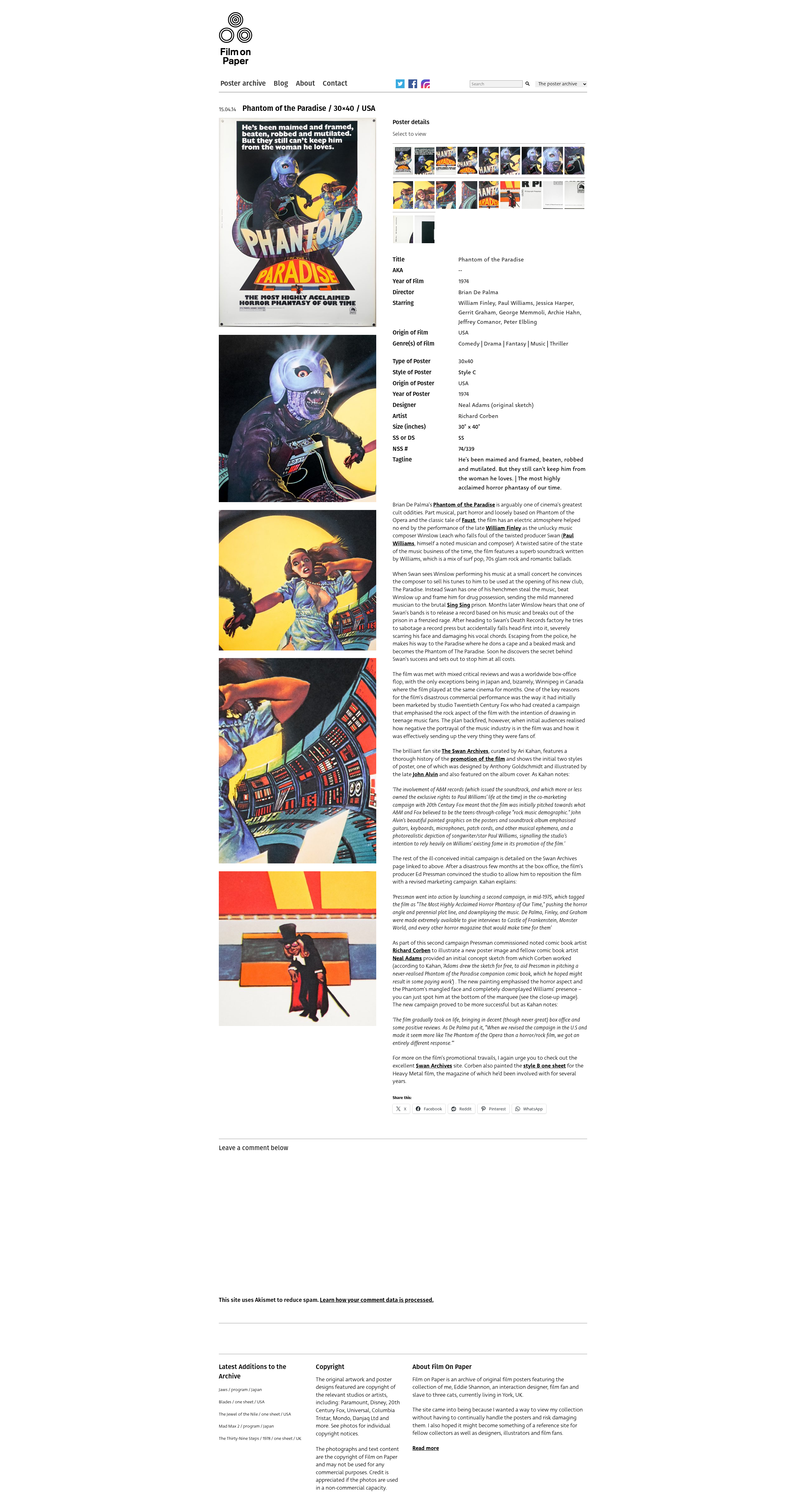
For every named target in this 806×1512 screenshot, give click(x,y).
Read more (425, 1448)
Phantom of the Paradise (491, 259)
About (305, 83)
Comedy (469, 344)
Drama (493, 344)
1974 (463, 281)
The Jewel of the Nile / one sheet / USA (255, 1414)
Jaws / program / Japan (240, 1390)
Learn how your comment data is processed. (377, 1300)
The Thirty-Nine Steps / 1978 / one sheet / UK (260, 1438)
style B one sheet (544, 1066)
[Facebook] (412, 83)
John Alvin (425, 774)
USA (463, 333)
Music (538, 344)
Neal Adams (407, 958)
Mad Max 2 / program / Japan (246, 1426)
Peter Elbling (520, 322)
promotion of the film (478, 759)
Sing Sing (458, 605)
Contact (335, 83)
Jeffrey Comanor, (481, 322)
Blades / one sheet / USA (241, 1402)
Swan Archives (434, 1066)
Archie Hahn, (565, 312)
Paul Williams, (517, 303)
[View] (403, 161)
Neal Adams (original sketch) (496, 405)
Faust (468, 520)
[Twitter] (400, 83)
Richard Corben (478, 416)
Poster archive (243, 83)
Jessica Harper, (555, 303)
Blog (281, 83)
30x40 (465, 361)
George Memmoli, (523, 312)
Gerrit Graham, (478, 312)
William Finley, (478, 303)
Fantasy (516, 344)
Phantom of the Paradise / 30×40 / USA (308, 108)
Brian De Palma (478, 292)
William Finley (503, 528)
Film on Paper (235, 39)
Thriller (559, 344)
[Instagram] (425, 83)
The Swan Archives (465, 751)
